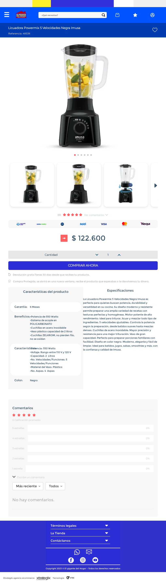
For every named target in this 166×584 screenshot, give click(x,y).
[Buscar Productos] (104, 15)
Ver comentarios (94, 215)
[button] (8, 15)
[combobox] (72, 15)
